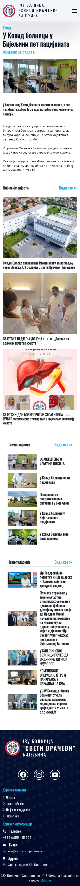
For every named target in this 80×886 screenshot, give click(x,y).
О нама (10, 797)
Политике (13, 816)
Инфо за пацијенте (18, 809)
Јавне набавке (14, 803)
